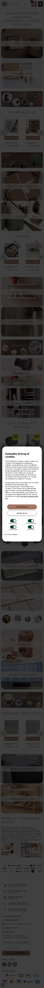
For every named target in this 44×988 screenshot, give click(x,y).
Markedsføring (31, 523)
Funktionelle (13, 529)
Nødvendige (13, 523)
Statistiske (31, 529)
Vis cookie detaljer (10, 534)
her (6, 490)
